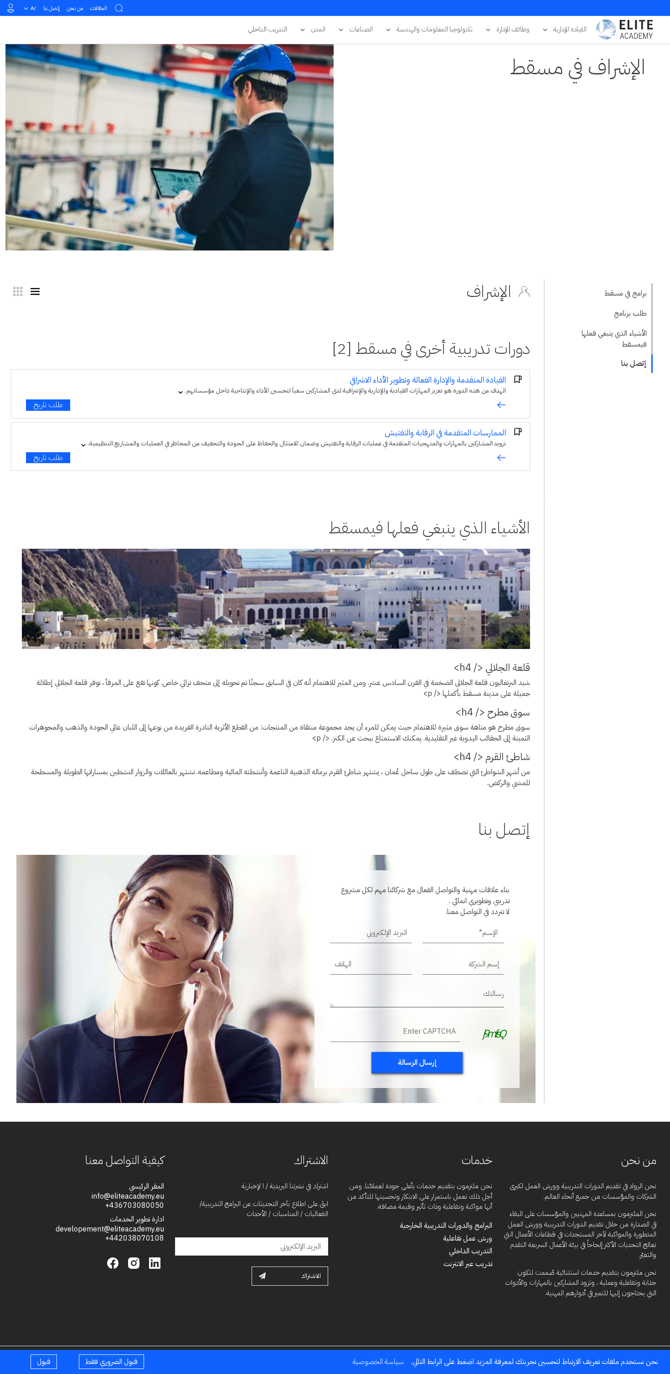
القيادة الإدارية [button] (570, 29)
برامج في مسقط (625, 293)
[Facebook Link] (112, 1262)
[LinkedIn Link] (153, 1262)
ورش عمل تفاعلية (467, 1238)
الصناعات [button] (361, 29)
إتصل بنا (51, 8)
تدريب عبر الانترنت (467, 1263)
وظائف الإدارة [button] (513, 29)
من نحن (75, 8)
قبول (44, 1361)
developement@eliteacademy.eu (110, 1229)
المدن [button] (318, 29)
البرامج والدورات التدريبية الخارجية (446, 1225)
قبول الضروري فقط (111, 1361)
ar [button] (33, 8)
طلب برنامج (630, 313)
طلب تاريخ (48, 404)
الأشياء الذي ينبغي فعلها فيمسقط (614, 339)
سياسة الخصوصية (378, 1361)
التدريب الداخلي (470, 1251)
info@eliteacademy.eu (128, 1196)
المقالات (98, 8)
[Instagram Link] (132, 1262)
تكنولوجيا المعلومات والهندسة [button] (435, 29)
